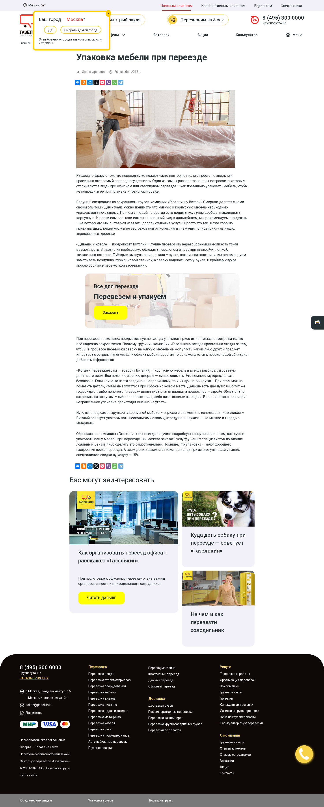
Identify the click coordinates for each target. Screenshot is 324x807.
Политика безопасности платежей (45, 754)
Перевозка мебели (102, 692)
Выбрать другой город (80, 30)
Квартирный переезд (163, 674)
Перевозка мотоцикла (104, 717)
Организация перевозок (237, 680)
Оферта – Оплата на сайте (39, 747)
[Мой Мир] (90, 82)
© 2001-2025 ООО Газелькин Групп (45, 768)
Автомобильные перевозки (108, 741)
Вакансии (227, 761)
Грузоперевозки (100, 748)
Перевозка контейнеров (165, 718)
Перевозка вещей (101, 674)
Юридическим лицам (36, 800)
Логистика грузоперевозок (239, 711)
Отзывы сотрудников (235, 754)
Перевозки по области (164, 730)
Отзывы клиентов (233, 748)
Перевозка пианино (102, 704)
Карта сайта (28, 775)
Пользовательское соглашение (42, 740)
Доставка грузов (160, 705)
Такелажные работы (235, 674)
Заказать (111, 312)
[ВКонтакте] (77, 82)
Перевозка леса (100, 729)
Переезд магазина (161, 668)
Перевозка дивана (101, 698)
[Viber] (108, 82)
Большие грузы (160, 800)
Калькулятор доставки (236, 704)
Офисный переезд (161, 686)
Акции (202, 35)
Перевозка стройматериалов (109, 680)
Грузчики (226, 698)
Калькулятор (247, 35)
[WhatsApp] (114, 82)
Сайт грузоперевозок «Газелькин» (45, 761)
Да (50, 30)
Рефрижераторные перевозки (170, 711)
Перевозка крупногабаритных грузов (175, 724)
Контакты (227, 773)
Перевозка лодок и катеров (108, 711)
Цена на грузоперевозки (238, 717)
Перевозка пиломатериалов (108, 735)
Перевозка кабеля (101, 723)
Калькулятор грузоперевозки (241, 723)
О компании (230, 735)
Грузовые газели (232, 742)
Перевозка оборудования (107, 686)
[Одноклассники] (83, 82)
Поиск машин (229, 686)
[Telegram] (120, 82)
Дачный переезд (160, 680)
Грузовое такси (231, 692)
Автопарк (161, 35)
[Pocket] (102, 82)
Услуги (225, 667)
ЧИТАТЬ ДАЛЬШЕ (101, 598)
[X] (96, 82)
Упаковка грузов (100, 800)
